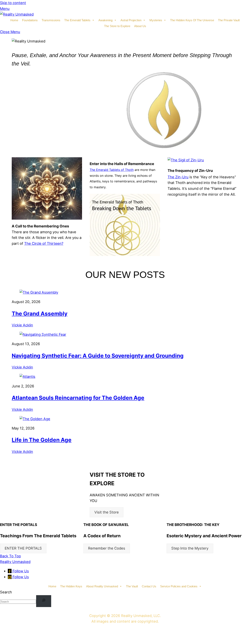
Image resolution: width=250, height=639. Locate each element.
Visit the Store (106, 512)
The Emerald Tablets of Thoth (112, 170)
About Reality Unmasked (102, 586)
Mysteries (155, 20)
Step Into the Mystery (189, 548)
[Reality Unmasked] (17, 14)
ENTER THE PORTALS (23, 548)
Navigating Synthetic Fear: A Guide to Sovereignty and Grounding (98, 355)
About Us (140, 26)
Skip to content (13, 3)
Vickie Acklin (22, 325)
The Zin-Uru (178, 177)
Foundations (30, 20)
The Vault (132, 586)
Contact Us (149, 586)
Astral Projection (131, 20)
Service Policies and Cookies (178, 586)
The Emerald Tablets (77, 20)
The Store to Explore (117, 26)
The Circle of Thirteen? (43, 243)
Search (6, 592)
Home (14, 20)
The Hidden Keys (71, 586)
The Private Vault (229, 20)
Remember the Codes (106, 548)
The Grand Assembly (39, 313)
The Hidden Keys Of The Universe (192, 20)
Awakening (105, 20)
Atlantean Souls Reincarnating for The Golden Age (78, 397)
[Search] (43, 601)
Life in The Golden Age (41, 440)
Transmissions (51, 20)
